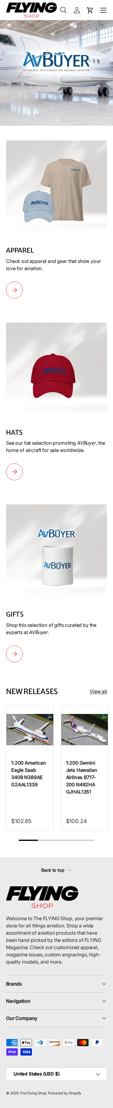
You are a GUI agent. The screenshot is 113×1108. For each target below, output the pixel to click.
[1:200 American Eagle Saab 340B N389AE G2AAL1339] (29, 729)
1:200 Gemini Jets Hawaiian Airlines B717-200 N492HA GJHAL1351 (81, 777)
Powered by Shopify (64, 1093)
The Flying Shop (33, 1093)
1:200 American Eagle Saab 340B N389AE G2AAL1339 (28, 774)
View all (98, 691)
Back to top (53, 870)
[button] (90, 10)
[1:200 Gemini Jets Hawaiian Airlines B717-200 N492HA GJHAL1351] (84, 729)
